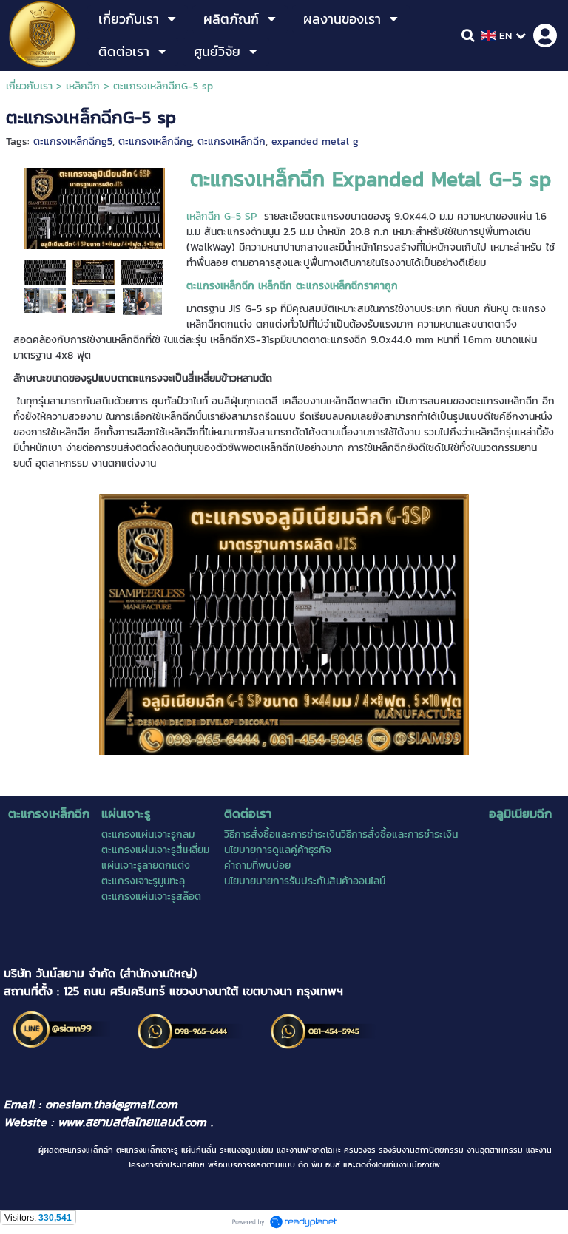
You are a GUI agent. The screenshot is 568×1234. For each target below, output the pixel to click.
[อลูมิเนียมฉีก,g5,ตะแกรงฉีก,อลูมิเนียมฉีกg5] (93, 271)
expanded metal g (315, 141)
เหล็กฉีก (83, 86)
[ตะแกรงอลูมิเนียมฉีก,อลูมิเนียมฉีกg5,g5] (93, 300)
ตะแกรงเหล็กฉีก (231, 141)
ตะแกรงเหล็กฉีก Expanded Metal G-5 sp (370, 178)
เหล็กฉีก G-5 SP (221, 216)
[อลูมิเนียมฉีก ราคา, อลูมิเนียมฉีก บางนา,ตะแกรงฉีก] (142, 300)
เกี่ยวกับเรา (29, 86)
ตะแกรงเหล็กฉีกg (155, 141)
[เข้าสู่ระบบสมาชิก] (545, 35)
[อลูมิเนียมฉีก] (45, 300)
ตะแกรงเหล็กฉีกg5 (72, 141)
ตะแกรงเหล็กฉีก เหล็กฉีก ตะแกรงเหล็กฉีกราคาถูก (292, 286)
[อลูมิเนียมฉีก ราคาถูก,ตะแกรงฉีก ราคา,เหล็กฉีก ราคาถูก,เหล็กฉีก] (142, 271)
